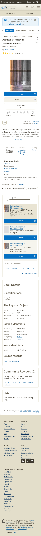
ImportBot (36, 121)
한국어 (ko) (7, 494)
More (7, 174)
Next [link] (28, 268)
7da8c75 (15, 532)
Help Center (25, 448)
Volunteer (7, 426)
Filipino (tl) (7, 511)
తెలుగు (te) (7, 503)
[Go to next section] (38, 30)
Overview (9, 30)
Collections (25, 434)
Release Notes (26, 458)
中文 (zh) (7, 508)
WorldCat (7, 163)
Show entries (10, 198)
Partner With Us (9, 429)
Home (23, 424)
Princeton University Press (22, 152)
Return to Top (26, 439)
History (36, 123)
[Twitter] (28, 461)
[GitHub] (32, 461)
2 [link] (23, 268)
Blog (5, 434)
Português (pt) (9, 496)
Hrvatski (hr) (8, 489)
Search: (6, 201)
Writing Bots (8, 455)
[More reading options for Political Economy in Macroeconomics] (35, 100)
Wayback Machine (26, 527)
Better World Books (10, 168)
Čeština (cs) (8, 474)
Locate (20, 94)
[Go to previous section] (2, 30)
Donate (20, 2)
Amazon (6, 171)
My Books (10, 13)
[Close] (35, 20)
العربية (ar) (7, 472)
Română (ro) (8, 499)
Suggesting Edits (27, 453)
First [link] (7, 268)
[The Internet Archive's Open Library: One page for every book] (9, 7)
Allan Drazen (9, 50)
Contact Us (25, 450)
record (18, 361)
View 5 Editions (21, 30)
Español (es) (8, 482)
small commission (15, 179)
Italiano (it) (7, 491)
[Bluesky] (23, 461)
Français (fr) (8, 484)
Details (31, 30)
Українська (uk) (9, 506)
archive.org (10, 529)
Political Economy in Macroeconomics (17, 207)
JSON (25, 411)
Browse (29, 13)
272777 (19, 337)
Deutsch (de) (8, 477)
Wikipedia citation (36, 411)
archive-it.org (22, 529)
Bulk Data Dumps (9, 453)
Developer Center (10, 448)
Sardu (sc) (7, 501)
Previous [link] (14, 268)
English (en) (8, 479)
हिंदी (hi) (6, 486)
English (34, 150)
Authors (24, 429)
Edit (4, 123)
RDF (21, 411)
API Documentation (10, 450)
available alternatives (15, 24)
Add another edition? (29, 273)
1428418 (20, 339)
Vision (6, 424)
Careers (6, 431)
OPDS (29, 411)
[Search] (27, 7)
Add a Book (25, 455)
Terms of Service (9, 436)
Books (23, 426)
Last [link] (33, 268)
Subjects (24, 431)
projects (9, 527)
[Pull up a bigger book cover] (20, 90)
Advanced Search (27, 436)
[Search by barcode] (32, 7)
